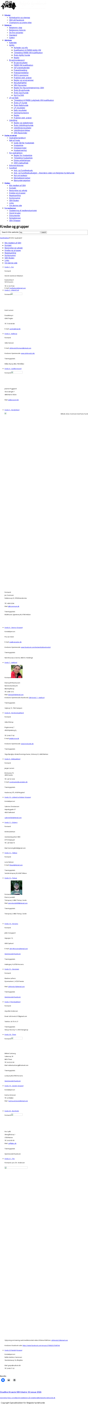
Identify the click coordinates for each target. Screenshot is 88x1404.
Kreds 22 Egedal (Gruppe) (13, 1350)
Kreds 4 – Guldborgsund (13, 369)
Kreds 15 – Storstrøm (12, 969)
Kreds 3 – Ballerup (11, 334)
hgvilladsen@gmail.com (17, 288)
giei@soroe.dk (14, 738)
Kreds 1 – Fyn (9, 267)
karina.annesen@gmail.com (18, 1101)
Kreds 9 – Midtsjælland (12, 759)
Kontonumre (10, 255)
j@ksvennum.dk (13, 606)
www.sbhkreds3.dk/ (28, 353)
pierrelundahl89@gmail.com (18, 903)
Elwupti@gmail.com (16, 865)
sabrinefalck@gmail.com (13, 818)
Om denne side (11, 263)
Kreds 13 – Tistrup (11, 878)
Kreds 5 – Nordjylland (12, 410)
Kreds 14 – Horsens (11, 924)
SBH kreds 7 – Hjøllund (36, 698)
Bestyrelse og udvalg (14, 248)
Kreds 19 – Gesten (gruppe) (14, 1086)
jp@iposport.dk (13, 400)
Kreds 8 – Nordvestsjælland (14, 713)
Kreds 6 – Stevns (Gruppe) (14, 627)
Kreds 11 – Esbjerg (11, 822)
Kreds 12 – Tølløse (11, 853)
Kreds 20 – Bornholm (12, 1111)
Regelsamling (10, 253)
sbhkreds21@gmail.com (59, 1340)
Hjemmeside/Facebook (13, 954)
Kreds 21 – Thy (10, 1159)
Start (1, 238)
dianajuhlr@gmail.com (15, 695)
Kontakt (8, 245)
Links (7, 260)
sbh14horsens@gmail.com (18, 949)
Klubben (6, 238)
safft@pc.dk (12, 1143)
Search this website (10, 232)
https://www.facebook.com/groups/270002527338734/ (41, 1345)
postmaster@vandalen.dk (18, 782)
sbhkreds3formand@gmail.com (20, 348)
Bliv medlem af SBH (13, 243)
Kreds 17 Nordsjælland (12, 1002)
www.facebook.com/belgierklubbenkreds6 (36, 647)
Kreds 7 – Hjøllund (11, 662)
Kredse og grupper (13, 250)
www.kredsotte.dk (27, 744)
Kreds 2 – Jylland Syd (12, 290)
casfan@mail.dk (15, 329)
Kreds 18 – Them (10, 1034)
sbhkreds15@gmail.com (16, 987)
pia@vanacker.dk (15, 642)
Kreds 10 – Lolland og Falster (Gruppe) (18, 797)
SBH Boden (9, 258)
